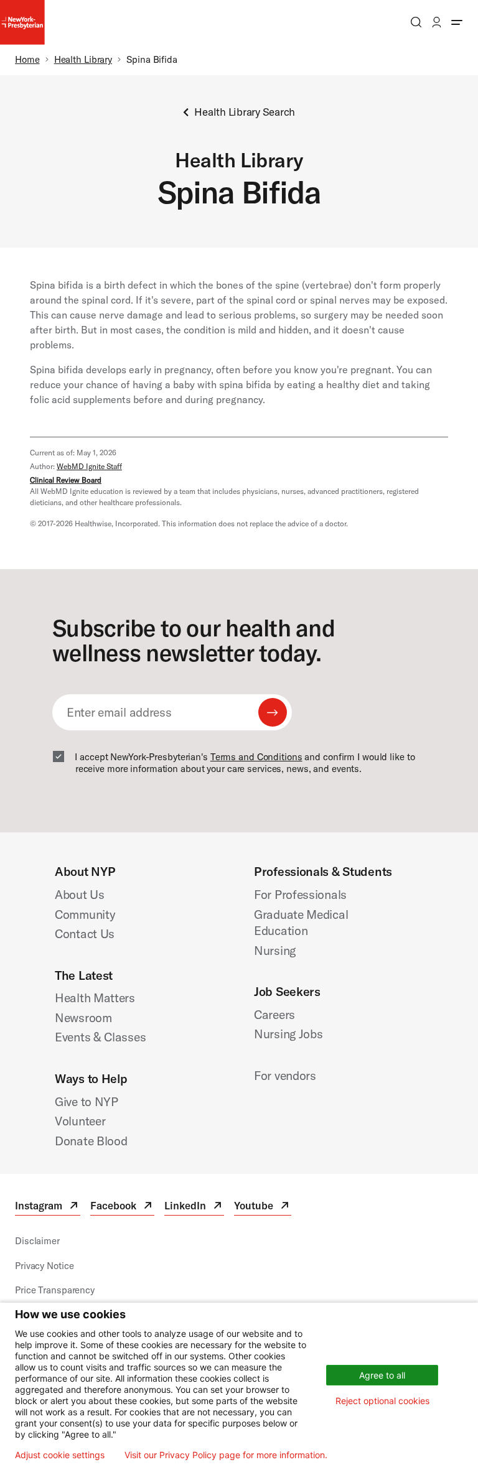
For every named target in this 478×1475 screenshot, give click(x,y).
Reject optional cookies (382, 1400)
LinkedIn (194, 1207)
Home (27, 59)
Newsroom (83, 1017)
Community (85, 914)
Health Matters (95, 997)
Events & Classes (100, 1037)
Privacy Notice (44, 1266)
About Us (80, 894)
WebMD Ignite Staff (89, 466)
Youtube (262, 1207)
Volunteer (80, 1120)
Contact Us (85, 933)
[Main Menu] (457, 22)
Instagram (47, 1207)
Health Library (83, 59)
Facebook (122, 1207)
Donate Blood (91, 1140)
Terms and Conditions (256, 757)
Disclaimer (37, 1241)
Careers (274, 1014)
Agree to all (382, 1375)
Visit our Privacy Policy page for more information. (225, 1455)
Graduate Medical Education (301, 922)
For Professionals (300, 894)
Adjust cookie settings (60, 1455)
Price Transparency (55, 1290)
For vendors (285, 1075)
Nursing (275, 950)
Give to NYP (86, 1101)
